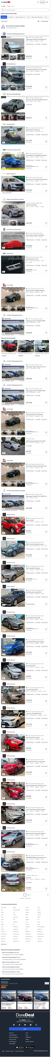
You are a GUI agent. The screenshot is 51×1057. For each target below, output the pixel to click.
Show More (3, 944)
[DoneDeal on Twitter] (19, 1025)
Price (46, 17)
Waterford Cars (41, 934)
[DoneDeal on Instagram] (36, 1025)
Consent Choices (30, 1041)
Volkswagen (3, 907)
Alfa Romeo (15, 926)
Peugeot (27, 912)
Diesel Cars (40, 941)
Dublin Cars (40, 929)
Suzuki (2, 919)
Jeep (2, 926)
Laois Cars (40, 938)
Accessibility (12, 1043)
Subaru (2, 929)
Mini (14, 919)
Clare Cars (15, 938)
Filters (4, 17)
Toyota (26, 907)
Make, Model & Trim (20, 17)
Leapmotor (27, 926)
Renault (39, 912)
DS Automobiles (41, 926)
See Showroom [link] (4, 985)
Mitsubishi (15, 921)
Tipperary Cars (41, 936)
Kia (14, 912)
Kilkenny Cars (16, 941)
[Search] (3, 10)
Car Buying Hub (13, 1035)
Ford (2, 909)
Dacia (26, 917)
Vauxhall (27, 919)
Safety (27, 1039)
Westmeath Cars (29, 936)
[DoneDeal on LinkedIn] (30, 1025)
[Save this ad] (46, 57)
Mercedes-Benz (16, 909)
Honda (26, 914)
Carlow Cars (27, 941)
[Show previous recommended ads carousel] (45, 338)
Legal (3, 1051)
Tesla (39, 924)
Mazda (39, 917)
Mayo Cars (3, 938)
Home (8, 6)
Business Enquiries (13, 1037)
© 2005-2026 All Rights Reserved (40, 1050)
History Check (12, 1039)
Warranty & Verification (37, 17)
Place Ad (42, 2)
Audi (39, 907)
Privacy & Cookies (10, 1051)
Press (27, 1032)
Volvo (14, 914)
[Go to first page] (2, 895)
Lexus (26, 921)
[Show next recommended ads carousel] (48, 338)
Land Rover (15, 917)
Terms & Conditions (19, 1051)
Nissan (39, 909)
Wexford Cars (16, 934)
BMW (14, 907)
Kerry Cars (3, 936)
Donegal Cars (28, 934)
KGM (26, 929)
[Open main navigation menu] (47, 2)
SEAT (2, 917)
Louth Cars (15, 936)
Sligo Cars (3, 941)
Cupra (39, 921)
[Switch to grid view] (38, 21)
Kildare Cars (27, 931)
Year (28, 17)
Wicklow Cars (28, 938)
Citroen (39, 914)
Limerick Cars (4, 934)
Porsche (27, 924)
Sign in (25, 1029)
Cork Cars (3, 931)
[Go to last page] (48, 895)
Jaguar (2, 924)
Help (27, 1035)
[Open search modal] (38, 2)
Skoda (2, 912)
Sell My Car (28, 1037)
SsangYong (15, 929)
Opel (2, 914)
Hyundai (27, 909)
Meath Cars (40, 931)
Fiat (38, 919)
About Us (11, 1032)
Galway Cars (15, 931)
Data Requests (12, 1041)
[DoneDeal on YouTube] (25, 1025)
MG (14, 924)
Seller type (10, 17)
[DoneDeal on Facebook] (14, 1025)
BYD (2, 921)
